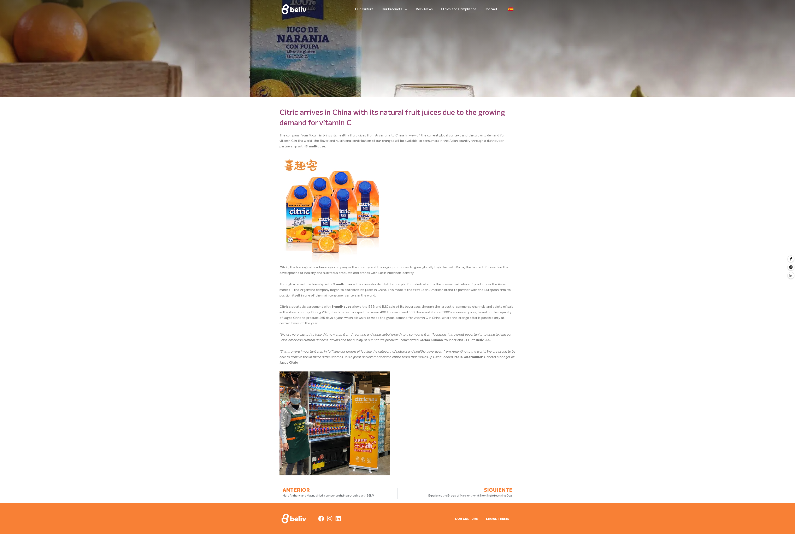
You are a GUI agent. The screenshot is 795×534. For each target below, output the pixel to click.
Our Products (392, 9)
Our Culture (364, 9)
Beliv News (424, 9)
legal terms (497, 519)
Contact (490, 9)
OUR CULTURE (466, 519)
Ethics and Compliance (458, 9)
